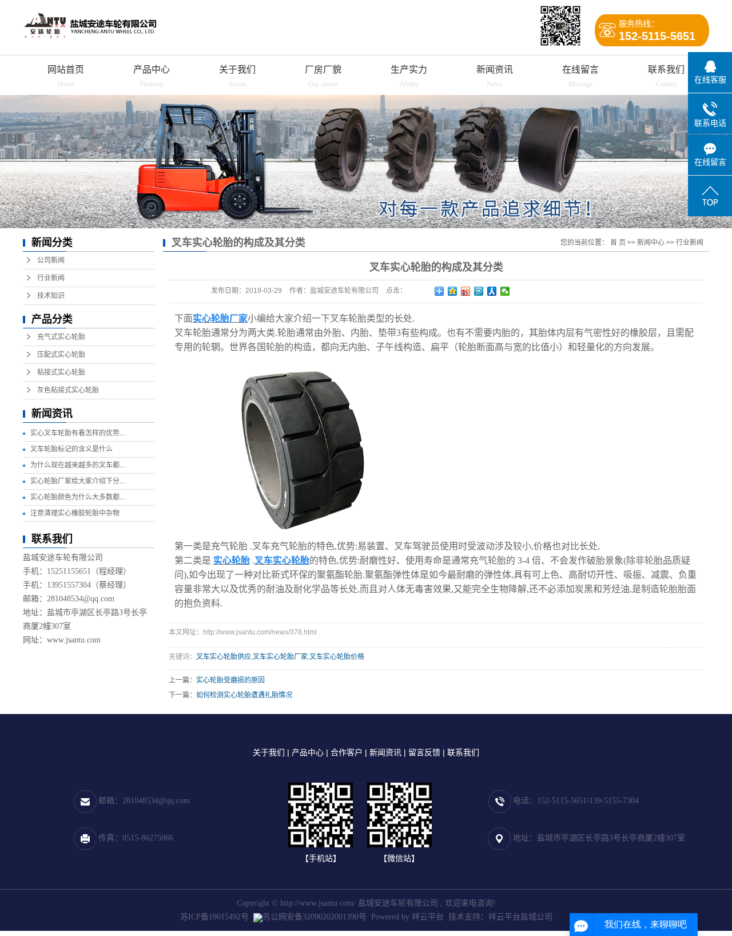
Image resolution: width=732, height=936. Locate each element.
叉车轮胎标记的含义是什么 (71, 449)
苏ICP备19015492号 (214, 917)
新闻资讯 (494, 69)
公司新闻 (51, 260)
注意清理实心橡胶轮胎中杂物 (75, 513)
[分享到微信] (505, 291)
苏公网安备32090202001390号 (314, 917)
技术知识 (51, 296)
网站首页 (65, 69)
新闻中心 (651, 243)
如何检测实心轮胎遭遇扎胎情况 (244, 695)
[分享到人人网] (492, 291)
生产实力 (409, 69)
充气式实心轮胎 (61, 337)
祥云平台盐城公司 (520, 917)
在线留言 (580, 69)
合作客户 (347, 752)
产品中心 (151, 69)
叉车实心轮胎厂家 (280, 657)
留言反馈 (424, 752)
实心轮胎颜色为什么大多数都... (77, 497)
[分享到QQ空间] (453, 291)
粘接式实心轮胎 (61, 372)
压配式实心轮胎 (61, 355)
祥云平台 (428, 917)
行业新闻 (51, 278)
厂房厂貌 (323, 69)
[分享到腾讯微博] (479, 291)
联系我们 (666, 69)
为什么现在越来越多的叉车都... (77, 465)
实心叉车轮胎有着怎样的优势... (77, 433)
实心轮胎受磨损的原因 (230, 680)
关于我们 (237, 69)
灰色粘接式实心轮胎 (68, 390)
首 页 (618, 243)
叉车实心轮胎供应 (223, 657)
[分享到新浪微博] (466, 291)
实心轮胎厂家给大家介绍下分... (77, 481)
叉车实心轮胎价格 (336, 657)
